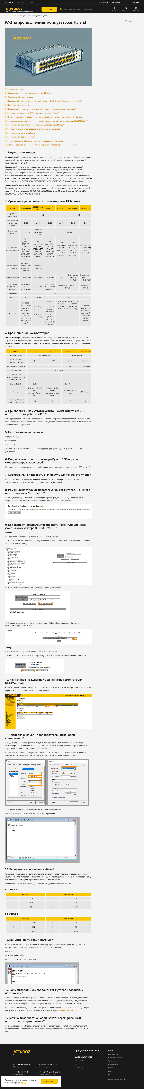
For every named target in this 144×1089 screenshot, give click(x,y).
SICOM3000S (70, 351)
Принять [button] (49, 1081)
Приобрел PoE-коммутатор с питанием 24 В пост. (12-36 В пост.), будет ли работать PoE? (44, 101)
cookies (23, 1083)
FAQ (109, 1075)
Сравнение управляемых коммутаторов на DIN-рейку (29, 93)
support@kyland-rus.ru (67, 1010)
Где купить (115, 2)
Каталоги (111, 1068)
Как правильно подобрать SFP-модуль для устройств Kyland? (33, 113)
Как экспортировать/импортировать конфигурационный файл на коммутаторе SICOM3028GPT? (47, 121)
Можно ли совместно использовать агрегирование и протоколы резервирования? (41, 145)
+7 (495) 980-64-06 (25, 2)
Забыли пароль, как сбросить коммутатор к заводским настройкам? (36, 141)
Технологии (112, 1061)
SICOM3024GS (85, 351)
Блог (125, 2)
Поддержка (134, 2)
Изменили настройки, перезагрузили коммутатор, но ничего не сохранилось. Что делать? (45, 117)
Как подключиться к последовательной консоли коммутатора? (34, 129)
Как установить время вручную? (21, 137)
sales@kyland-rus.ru (48, 1064)
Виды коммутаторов (15, 89)
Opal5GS (35, 351)
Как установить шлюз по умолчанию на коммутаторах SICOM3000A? (36, 125)
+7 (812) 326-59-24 (21, 1072)
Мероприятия (113, 1054)
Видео (110, 1071)
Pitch (125, 1080)
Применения (113, 1064)
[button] (49, 9)
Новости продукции (115, 1057)
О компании (103, 2)
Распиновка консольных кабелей (21, 133)
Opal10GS (52, 351)
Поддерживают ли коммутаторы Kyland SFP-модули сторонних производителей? (41, 109)
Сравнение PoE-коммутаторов (20, 97)
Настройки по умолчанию (18, 105)
